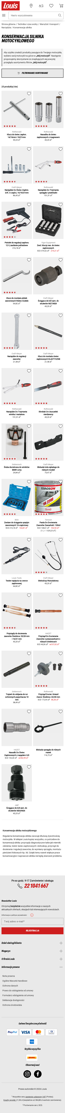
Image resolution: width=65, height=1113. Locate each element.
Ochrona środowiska (12, 1005)
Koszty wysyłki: (9, 1100)
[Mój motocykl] (41, 5)
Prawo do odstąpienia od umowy (17, 990)
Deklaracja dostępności (13, 1000)
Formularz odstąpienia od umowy (18, 995)
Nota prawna (8, 976)
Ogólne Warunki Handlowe (14, 981)
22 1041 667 (36, 886)
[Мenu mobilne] (4, 15)
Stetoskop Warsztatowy (48, 581)
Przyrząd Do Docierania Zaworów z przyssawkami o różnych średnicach (48, 639)
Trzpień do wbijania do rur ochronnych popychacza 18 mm (16, 697)
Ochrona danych (10, 985)
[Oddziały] (31, 5)
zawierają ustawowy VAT (35, 1097)
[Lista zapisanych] (51, 5)
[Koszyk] (61, 5)
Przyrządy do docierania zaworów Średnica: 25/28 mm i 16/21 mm (16, 636)
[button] (60, 15)
